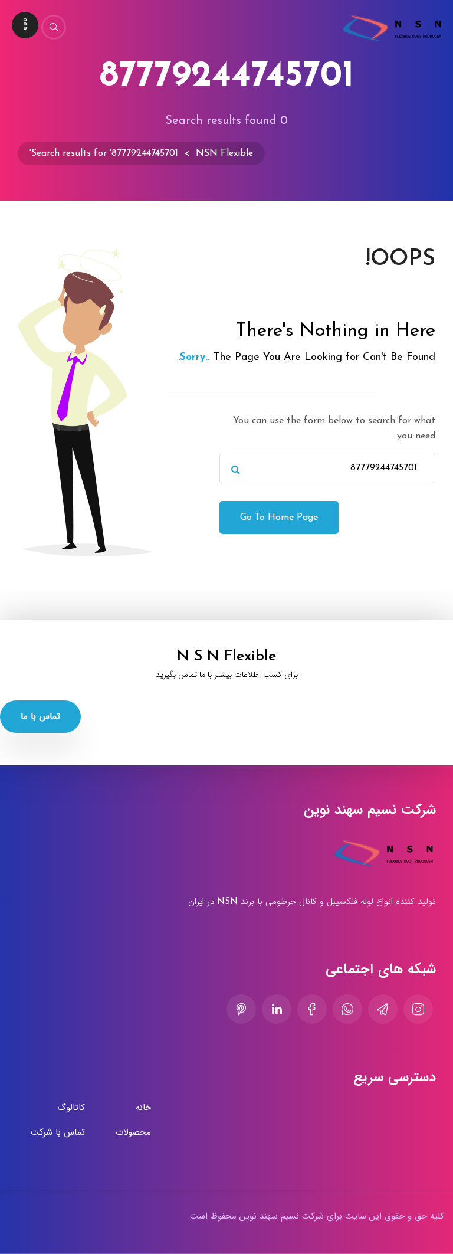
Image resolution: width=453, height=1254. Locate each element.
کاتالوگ (71, 1108)
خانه (143, 1108)
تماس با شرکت (58, 1132)
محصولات (133, 1132)
